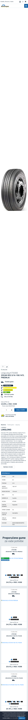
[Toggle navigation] (26, 6)
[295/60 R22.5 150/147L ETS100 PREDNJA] (14, 565)
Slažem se (21, 718)
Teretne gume (9, 382)
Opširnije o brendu (8, 467)
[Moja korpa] (25, 2)
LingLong (17, 424)
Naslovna (3, 424)
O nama (11, 1)
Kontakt (2, 1)
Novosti (7, 1)
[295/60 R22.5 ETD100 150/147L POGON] (14, 650)
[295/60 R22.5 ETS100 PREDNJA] (14, 608)
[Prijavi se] (20, 2)
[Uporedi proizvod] (7, 366)
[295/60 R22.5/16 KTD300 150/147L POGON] (14, 692)
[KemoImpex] (7, 5)
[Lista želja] (23, 2)
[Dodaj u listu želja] (3, 366)
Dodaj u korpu (20, 410)
